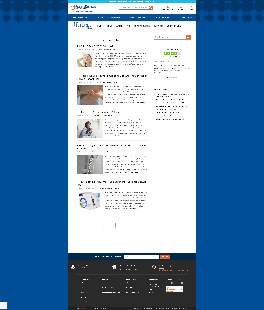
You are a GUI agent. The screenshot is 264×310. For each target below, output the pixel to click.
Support (180, 9)
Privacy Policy (148, 308)
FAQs (150, 289)
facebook (176, 283)
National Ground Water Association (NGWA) (170, 119)
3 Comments (110, 152)
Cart (191, 9)
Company (105, 279)
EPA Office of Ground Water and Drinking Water (171, 106)
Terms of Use (138, 308)
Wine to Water (130, 283)
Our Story (105, 283)
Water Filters (84, 292)
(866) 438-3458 (166, 270)
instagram (166, 283)
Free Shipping (114, 2)
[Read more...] (109, 67)
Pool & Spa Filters (86, 297)
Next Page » (118, 225)
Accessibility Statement (162, 308)
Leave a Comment (110, 49)
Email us (161, 268)
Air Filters (83, 288)
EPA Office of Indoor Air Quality (166, 109)
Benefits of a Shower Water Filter (95, 45)
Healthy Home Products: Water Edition (98, 112)
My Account (167, 9)
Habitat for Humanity (132, 292)
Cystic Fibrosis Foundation (134, 288)
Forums (151, 296)
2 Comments (107, 116)
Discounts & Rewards (111, 292)
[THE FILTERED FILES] (83, 25)
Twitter (172, 283)
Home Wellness (85, 302)
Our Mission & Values (108, 288)
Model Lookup (183, 308)
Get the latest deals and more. (108, 256)
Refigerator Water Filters (88, 283)
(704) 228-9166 (183, 270)
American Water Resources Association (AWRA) (171, 99)
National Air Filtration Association (166, 116)
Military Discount (107, 296)
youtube (182, 283)
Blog (151, 293)
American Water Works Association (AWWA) (170, 103)
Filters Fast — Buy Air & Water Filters (167, 113)
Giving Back (131, 279)
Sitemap (174, 308)
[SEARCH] (151, 8)
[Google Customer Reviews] (174, 289)
